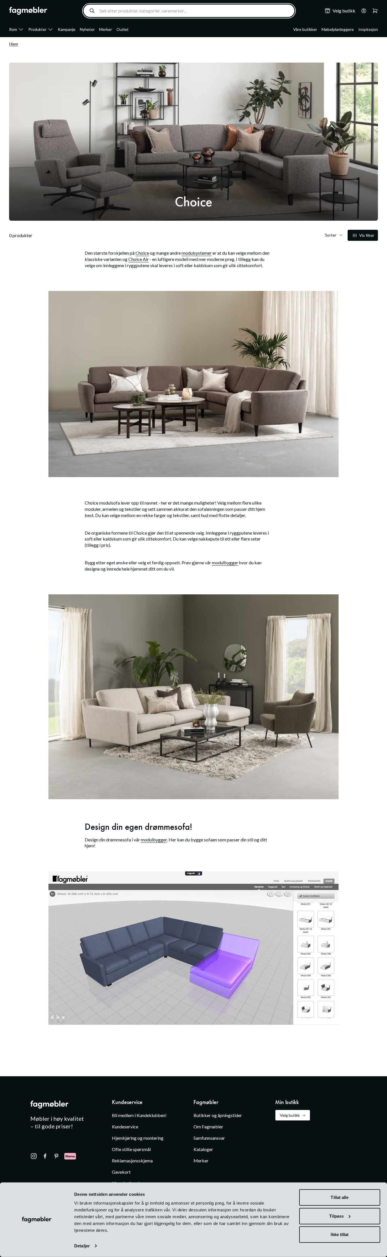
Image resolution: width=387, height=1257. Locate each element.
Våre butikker (305, 29)
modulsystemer (197, 253)
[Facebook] (45, 1156)
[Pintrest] (56, 1156)
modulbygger (225, 562)
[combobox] (189, 11)
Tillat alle (339, 1197)
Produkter (37, 29)
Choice (142, 253)
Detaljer (82, 1245)
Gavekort (121, 1172)
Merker (105, 29)
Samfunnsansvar (209, 1138)
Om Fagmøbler (208, 1126)
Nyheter (87, 29)
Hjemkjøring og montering (137, 1138)
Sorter (330, 235)
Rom (13, 29)
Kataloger (203, 1149)
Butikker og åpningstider (218, 1115)
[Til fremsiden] (28, 11)
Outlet (122, 29)
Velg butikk (290, 1115)
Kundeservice (125, 1126)
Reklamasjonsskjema (132, 1160)
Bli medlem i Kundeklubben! (139, 1115)
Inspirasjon (368, 29)
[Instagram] (33, 1156)
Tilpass (336, 1215)
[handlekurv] (362, 11)
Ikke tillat (339, 1234)
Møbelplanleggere (338, 29)
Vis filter (366, 235)
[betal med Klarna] (70, 1156)
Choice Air (138, 259)
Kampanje (66, 29)
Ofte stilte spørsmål (131, 1149)
